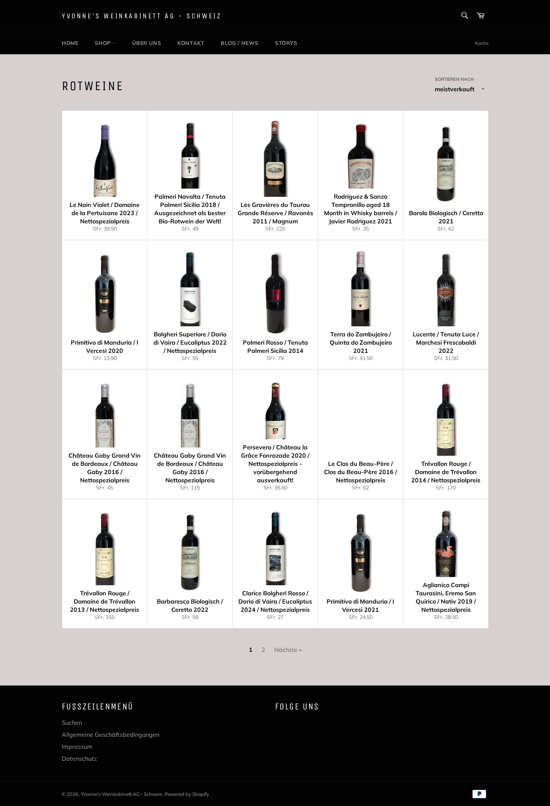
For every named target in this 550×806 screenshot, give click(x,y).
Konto (481, 43)
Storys (286, 43)
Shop (103, 43)
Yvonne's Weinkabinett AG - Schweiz (141, 16)
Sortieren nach (454, 79)
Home (70, 43)
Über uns (146, 43)
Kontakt (190, 43)
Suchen (72, 722)
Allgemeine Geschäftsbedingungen (110, 734)
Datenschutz (79, 758)
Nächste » (288, 649)
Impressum (77, 746)
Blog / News (240, 43)
